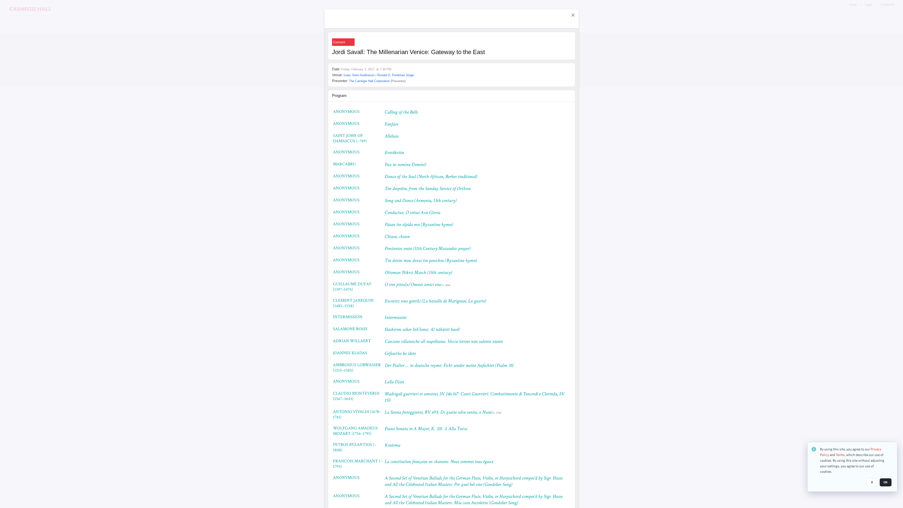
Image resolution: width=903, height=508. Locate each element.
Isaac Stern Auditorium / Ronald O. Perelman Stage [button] (379, 75)
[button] (573, 15)
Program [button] (339, 96)
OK (885, 482)
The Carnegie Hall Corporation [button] (369, 81)
